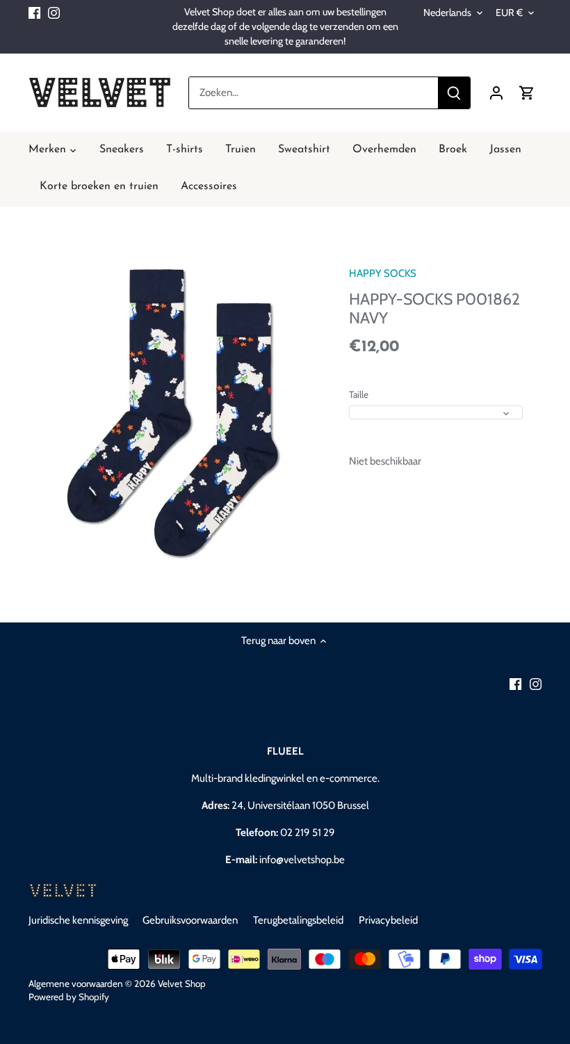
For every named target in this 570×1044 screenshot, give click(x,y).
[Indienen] (454, 93)
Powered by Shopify (68, 996)
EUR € (509, 13)
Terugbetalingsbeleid (298, 920)
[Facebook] (34, 12)
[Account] (496, 93)
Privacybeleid (388, 920)
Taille (358, 394)
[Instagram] (54, 12)
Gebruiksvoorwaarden (190, 920)
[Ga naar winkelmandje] (527, 93)
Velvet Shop (182, 983)
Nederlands (447, 13)
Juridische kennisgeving (78, 920)
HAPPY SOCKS (382, 273)
